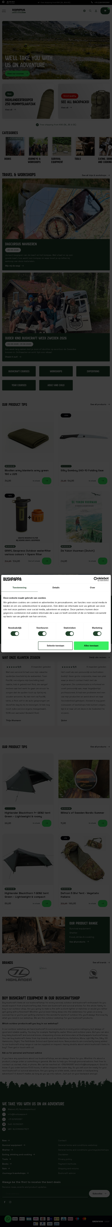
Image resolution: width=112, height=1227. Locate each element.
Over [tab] (92, 587)
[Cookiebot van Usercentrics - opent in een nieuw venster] (96, 579)
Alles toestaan (91, 645)
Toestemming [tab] (19, 587)
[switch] (42, 633)
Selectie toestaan (55, 645)
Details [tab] (56, 587)
